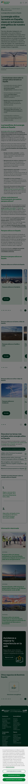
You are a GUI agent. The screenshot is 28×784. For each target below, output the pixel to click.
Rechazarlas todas (14, 775)
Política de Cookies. (10, 767)
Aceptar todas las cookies (14, 779)
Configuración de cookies (14, 771)
